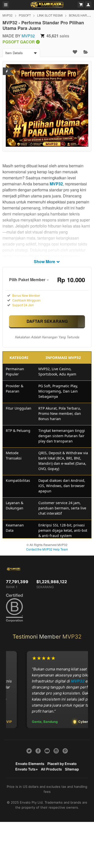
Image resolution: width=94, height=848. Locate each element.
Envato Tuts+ (26, 769)
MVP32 (8, 15)
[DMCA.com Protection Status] (7, 68)
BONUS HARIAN (80, 15)
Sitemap (72, 769)
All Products (51, 769)
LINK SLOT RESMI (50, 15)
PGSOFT (25, 15)
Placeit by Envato (62, 763)
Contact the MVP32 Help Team (47, 549)
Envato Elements (30, 763)
